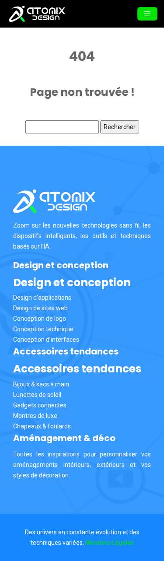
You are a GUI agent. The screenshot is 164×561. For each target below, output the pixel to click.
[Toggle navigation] (147, 14)
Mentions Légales (109, 542)
